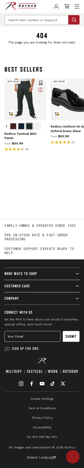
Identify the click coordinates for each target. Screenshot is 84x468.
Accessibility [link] (42, 427)
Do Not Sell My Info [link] (42, 437)
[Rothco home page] (20, 6)
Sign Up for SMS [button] (25, 348)
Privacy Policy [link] (42, 417)
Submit (71, 336)
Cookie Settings (42, 398)
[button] (40, 83)
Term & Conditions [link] (42, 408)
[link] (56, 6)
